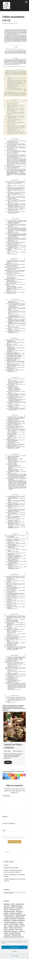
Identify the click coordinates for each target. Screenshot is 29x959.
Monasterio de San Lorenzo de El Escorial (12, 708)
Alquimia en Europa (9, 916)
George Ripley (7, 931)
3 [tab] (13, 770)
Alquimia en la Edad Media (18, 705)
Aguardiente (7, 904)
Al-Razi (12, 904)
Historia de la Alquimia (8, 707)
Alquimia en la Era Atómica (18, 920)
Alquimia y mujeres (14, 924)
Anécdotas (10, 926)
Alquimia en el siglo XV (9, 911)
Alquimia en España (7, 705)
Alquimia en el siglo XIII (9, 907)
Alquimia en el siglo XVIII (16, 913)
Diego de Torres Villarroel (15, 927)
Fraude (16, 929)
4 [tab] (14, 770)
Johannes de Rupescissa (15, 933)
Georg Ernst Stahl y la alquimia (11, 867)
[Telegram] (9, 778)
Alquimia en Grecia (19, 916)
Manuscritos (7, 935)
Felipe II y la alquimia (9, 929)
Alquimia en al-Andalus (16, 905)
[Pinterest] (12, 775)
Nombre (5, 816)
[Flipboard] (15, 778)
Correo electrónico (9, 823)
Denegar (14, 951)
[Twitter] (7, 775)
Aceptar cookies (14, 947)
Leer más (8, 762)
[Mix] (15, 775)
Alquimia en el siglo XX (9, 915)
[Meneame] (21, 775)
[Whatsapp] (18, 775)
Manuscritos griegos (18, 707)
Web (4, 830)
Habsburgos (14, 931)
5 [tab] (16, 770)
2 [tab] (11, 770)
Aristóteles (16, 926)
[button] (4, 740)
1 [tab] (10, 770)
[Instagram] (24, 775)
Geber (21, 929)
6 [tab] (17, 770)
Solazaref (6, 865)
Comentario (6, 796)
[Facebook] (4, 775)
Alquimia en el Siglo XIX (15, 909)
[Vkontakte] (7, 778)
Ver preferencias (14, 955)
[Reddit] (9, 775)
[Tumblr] (4, 778)
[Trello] (18, 778)
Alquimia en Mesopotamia (11, 922)
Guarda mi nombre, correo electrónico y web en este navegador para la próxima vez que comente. (14, 837)
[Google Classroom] (12, 778)
